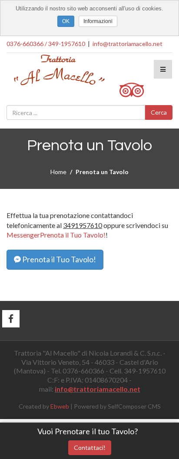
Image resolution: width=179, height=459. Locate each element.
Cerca (159, 112)
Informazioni (98, 21)
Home (58, 171)
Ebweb (59, 406)
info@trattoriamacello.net (127, 43)
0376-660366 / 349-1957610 (46, 43)
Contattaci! (90, 447)
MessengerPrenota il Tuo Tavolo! (56, 235)
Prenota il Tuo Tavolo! (58, 259)
